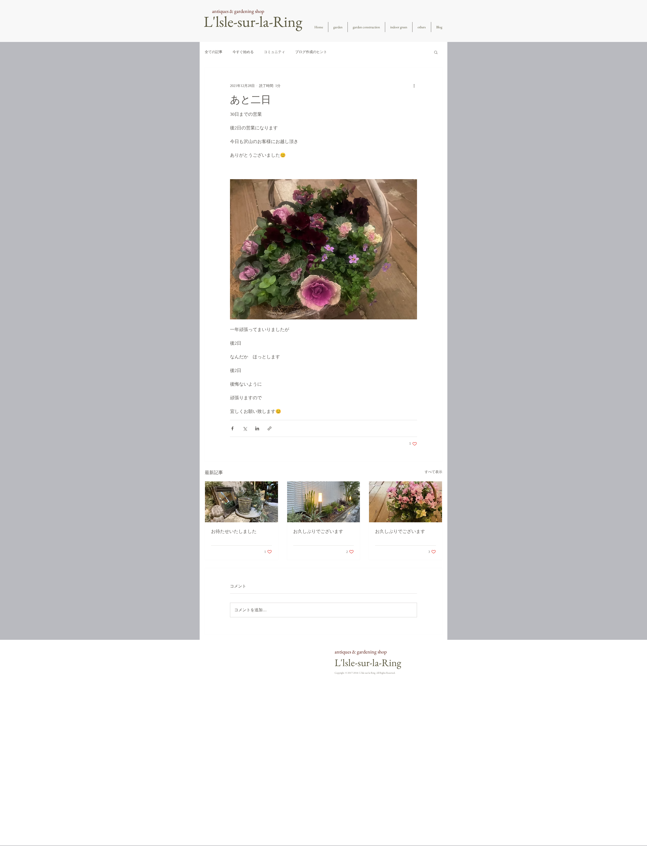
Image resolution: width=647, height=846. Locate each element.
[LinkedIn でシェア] (257, 428)
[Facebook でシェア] (232, 428)
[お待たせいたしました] (241, 501)
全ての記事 (213, 52)
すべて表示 (433, 472)
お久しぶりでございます (318, 531)
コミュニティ (274, 52)
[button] (435, 52)
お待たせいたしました (234, 531)
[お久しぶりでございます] (323, 501)
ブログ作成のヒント (311, 52)
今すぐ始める (243, 52)
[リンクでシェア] (269, 428)
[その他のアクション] (414, 86)
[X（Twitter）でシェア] (244, 428)
